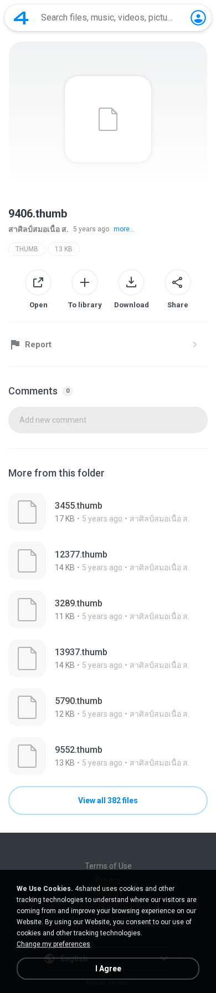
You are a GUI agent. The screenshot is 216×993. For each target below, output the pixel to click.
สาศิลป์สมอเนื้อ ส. (38, 229)
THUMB (27, 249)
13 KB (64, 249)
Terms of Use (108, 866)
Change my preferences (53, 944)
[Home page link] (21, 18)
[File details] (108, 512)
